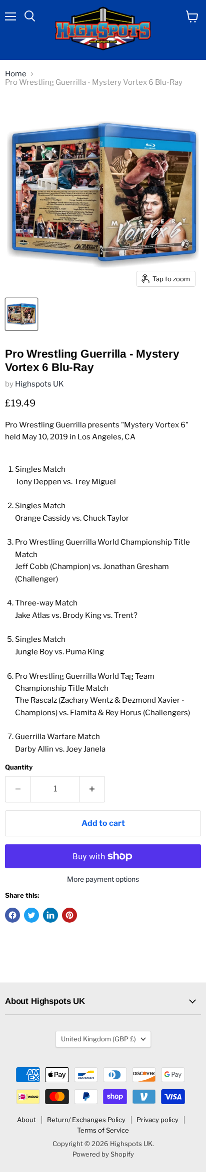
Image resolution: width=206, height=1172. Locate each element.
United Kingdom (98, 1039)
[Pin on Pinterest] (69, 915)
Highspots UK (39, 384)
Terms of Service (103, 1130)
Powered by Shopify (103, 1154)
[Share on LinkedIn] (50, 915)
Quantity (18, 767)
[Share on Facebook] (12, 915)
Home (15, 74)
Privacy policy (157, 1120)
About (26, 1120)
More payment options (103, 879)
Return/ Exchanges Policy (86, 1120)
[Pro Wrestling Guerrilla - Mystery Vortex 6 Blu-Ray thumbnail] (22, 314)
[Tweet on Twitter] (31, 915)
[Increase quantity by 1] (92, 789)
